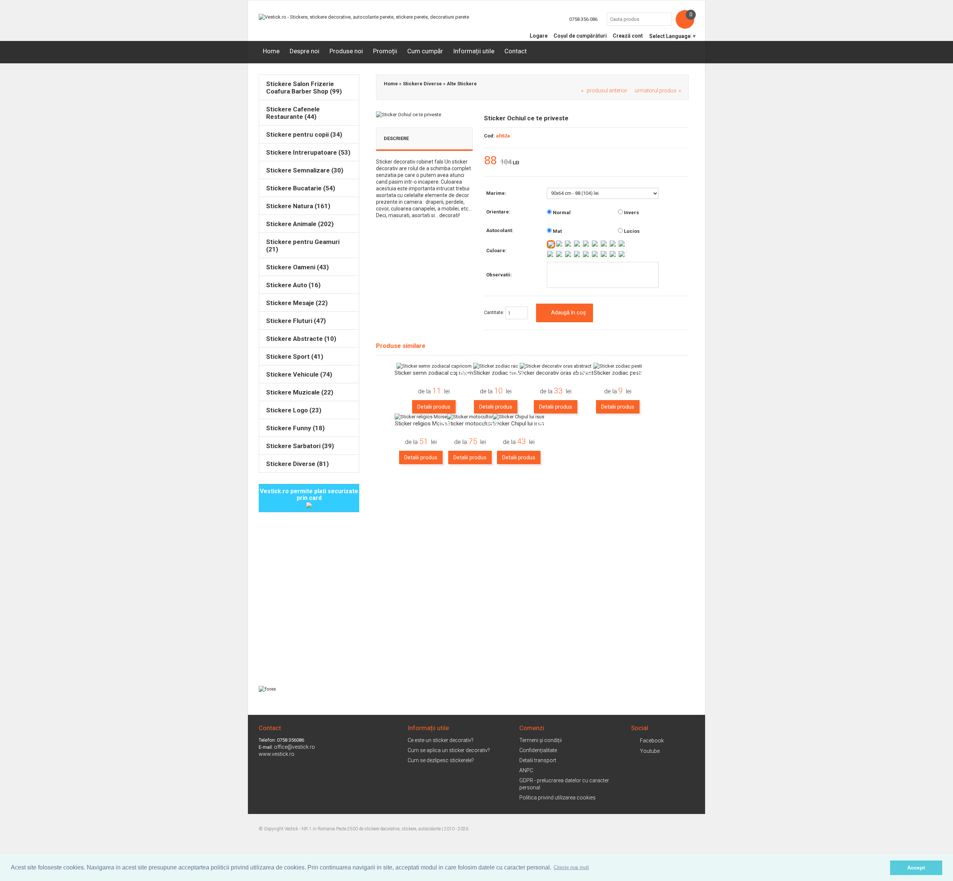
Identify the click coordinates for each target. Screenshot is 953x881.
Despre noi (304, 51)
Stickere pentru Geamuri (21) (303, 245)
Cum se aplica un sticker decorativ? (449, 750)
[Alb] (551, 244)
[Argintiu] (604, 255)
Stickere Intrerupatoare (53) (308, 152)
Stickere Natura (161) (298, 206)
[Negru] (596, 255)
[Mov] (604, 244)
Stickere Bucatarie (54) (300, 188)
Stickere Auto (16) (293, 285)
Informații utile (473, 51)
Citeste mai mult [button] (571, 867)
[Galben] (560, 244)
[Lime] (569, 255)
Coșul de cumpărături (580, 36)
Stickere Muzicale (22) (299, 392)
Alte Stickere (462, 83)
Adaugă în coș (568, 312)
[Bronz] (622, 255)
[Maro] (578, 255)
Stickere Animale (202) (300, 224)
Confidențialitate (538, 750)
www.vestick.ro (276, 754)
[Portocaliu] (587, 244)
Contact (515, 51)
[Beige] (587, 255)
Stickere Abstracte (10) (301, 338)
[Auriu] (613, 255)
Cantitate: (494, 313)
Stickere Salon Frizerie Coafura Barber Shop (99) (304, 87)
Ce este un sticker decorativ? (441, 740)
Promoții (385, 51)
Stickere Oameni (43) (297, 267)
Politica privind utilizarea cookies (557, 798)
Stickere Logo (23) (293, 410)
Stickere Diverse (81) (297, 464)
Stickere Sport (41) (294, 356)
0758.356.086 (583, 19)
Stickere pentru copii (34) (304, 134)
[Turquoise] (596, 244)
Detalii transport (537, 760)
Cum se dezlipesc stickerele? (441, 760)
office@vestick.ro (294, 747)
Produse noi (346, 51)
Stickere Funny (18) (295, 428)
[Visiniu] (578, 244)
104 (505, 162)
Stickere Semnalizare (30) (304, 170)
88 (490, 160)
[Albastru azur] (622, 244)
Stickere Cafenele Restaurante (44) (293, 112)
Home (271, 51)
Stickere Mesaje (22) (297, 303)
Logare (539, 36)
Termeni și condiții (540, 740)
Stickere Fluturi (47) (296, 320)
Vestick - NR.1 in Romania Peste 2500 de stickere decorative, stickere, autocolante (362, 828)
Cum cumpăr (425, 51)
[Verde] (560, 255)
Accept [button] (916, 868)
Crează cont (628, 36)
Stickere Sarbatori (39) (300, 446)
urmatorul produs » (658, 91)
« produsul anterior (604, 91)
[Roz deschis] (613, 244)
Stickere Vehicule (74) (299, 374)
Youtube (650, 751)
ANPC (526, 770)
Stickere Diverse (422, 83)
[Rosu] (569, 244)
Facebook (652, 741)
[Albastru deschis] (551, 255)
